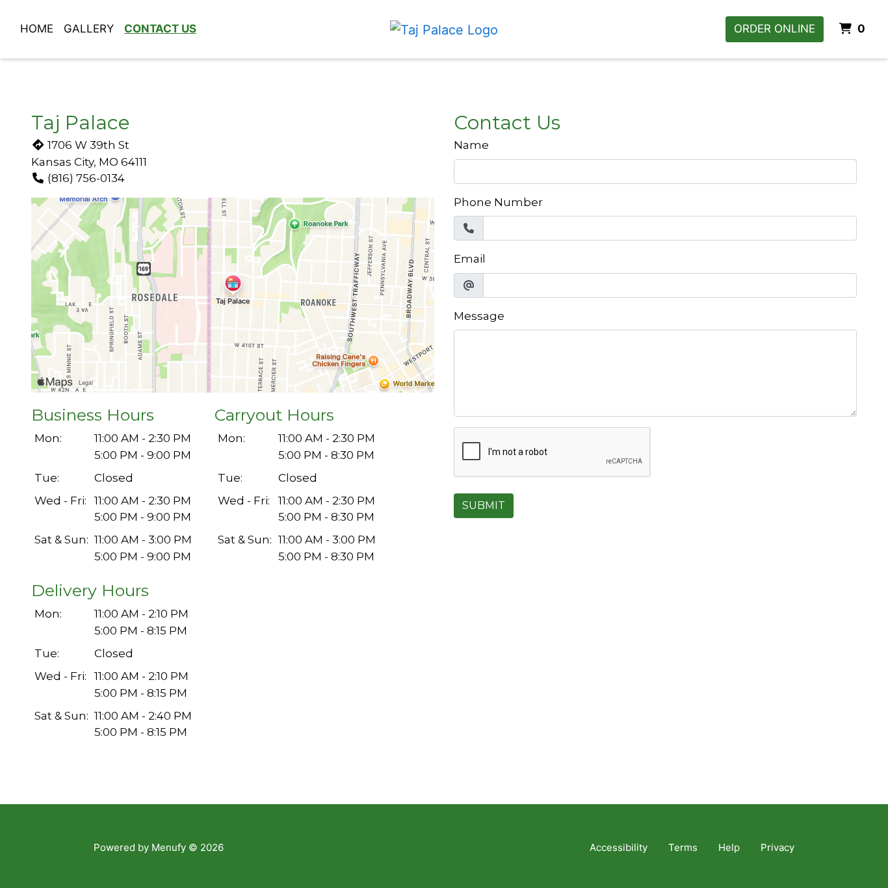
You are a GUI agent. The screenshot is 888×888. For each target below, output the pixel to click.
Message (479, 315)
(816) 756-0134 (86, 178)
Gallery (89, 28)
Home (36, 28)
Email (470, 258)
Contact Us (160, 28)
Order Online (774, 28)
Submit (483, 505)
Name (471, 144)
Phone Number (498, 202)
